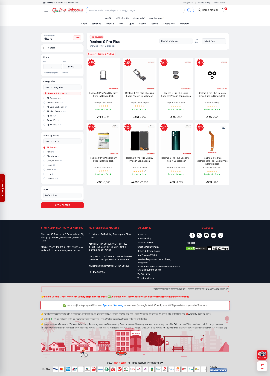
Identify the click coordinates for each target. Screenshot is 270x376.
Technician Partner (146, 278)
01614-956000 (104, 244)
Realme (154, 23)
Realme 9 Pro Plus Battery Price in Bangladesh (103, 159)
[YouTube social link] (206, 235)
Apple (84, 23)
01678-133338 (56, 247)
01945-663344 (59, 250)
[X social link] (199, 235)
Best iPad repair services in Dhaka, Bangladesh (154, 261)
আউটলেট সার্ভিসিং (122, 18)
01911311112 (119, 244)
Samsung (96, 23)
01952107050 (71, 247)
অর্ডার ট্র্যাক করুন (188, 3)
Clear (77, 37)
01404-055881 (111, 247)
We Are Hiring (204, 3)
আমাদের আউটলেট (219, 3)
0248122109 (73, 250)
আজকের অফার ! (139, 18)
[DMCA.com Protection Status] (196, 248)
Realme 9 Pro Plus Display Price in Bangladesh (139, 159)
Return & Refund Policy (148, 251)
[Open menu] (46, 10)
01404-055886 (97, 272)
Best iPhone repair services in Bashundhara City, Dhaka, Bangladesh (158, 268)
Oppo (131, 23)
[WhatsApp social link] (213, 235)
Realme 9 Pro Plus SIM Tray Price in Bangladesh (103, 94)
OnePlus (110, 23)
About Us (141, 234)
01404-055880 (122, 266)
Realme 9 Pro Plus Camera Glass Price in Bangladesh (212, 94)
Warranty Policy (145, 242)
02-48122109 (104, 250)
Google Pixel (169, 23)
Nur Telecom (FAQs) (147, 255)
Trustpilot (190, 243)
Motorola (184, 23)
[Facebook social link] (192, 235)
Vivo (121, 23)
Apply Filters (62, 205)
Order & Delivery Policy (148, 247)
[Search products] (176, 41)
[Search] (189, 10)
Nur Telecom (120, 363)
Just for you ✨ (157, 18)
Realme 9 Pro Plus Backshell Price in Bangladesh (175, 159)
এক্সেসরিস (108, 18)
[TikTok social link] (220, 235)
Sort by (197, 41)
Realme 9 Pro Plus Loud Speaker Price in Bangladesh (176, 94)
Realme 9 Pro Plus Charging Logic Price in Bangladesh (139, 94)
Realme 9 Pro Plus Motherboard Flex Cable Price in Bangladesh (212, 160)
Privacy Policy (144, 238)
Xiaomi (142, 23)
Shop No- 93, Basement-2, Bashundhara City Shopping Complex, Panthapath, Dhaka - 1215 (62, 237)
